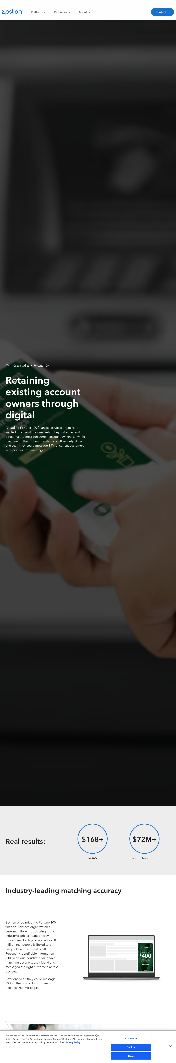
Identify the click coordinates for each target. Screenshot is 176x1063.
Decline (131, 1047)
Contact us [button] (162, 12)
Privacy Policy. (73, 1042)
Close (131, 1055)
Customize (131, 1038)
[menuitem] (38, 12)
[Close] (170, 1046)
